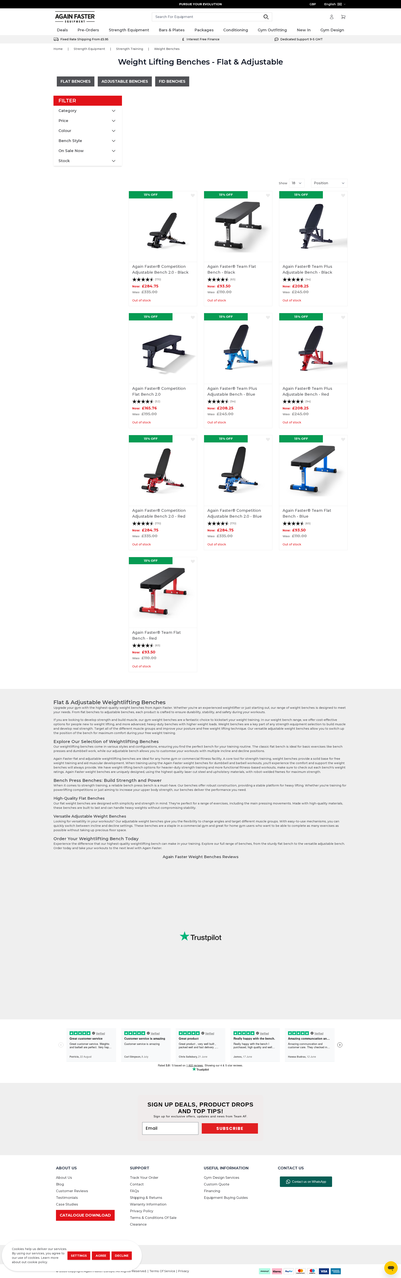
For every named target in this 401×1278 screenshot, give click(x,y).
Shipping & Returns (146, 1198)
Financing (212, 1191)
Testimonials (67, 1198)
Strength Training (129, 49)
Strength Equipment (89, 49)
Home (58, 49)
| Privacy (182, 1271)
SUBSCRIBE (229, 1128)
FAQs (134, 1191)
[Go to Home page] (75, 17)
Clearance (138, 1224)
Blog (60, 1184)
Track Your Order (144, 1178)
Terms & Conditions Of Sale (153, 1218)
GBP (313, 4)
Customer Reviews (72, 1191)
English (330, 4)
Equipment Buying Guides (226, 1198)
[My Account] (331, 16)
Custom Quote (216, 1184)
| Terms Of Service (161, 1271)
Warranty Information (148, 1204)
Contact (137, 1184)
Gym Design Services (221, 1178)
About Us (64, 1178)
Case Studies (67, 1204)
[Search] (266, 17)
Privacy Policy (141, 1211)
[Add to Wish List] (192, 195)
